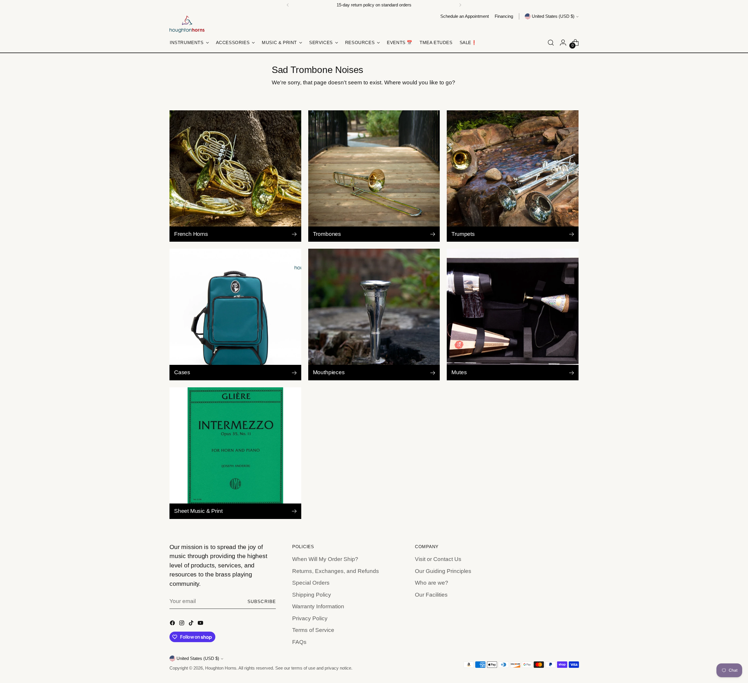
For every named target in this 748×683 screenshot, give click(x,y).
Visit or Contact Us (438, 559)
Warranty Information (318, 606)
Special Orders (311, 583)
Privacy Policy (310, 618)
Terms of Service (313, 630)
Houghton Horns (220, 668)
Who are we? (431, 583)
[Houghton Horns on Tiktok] (191, 624)
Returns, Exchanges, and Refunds (335, 571)
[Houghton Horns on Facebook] (172, 624)
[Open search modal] (551, 42)
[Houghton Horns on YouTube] (201, 624)
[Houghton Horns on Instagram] (182, 624)
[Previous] (287, 5)
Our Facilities (431, 595)
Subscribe (261, 601)
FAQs (299, 642)
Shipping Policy (311, 595)
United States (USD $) (553, 16)
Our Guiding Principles (443, 571)
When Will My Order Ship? (325, 559)
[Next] (460, 5)
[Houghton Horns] (187, 24)
